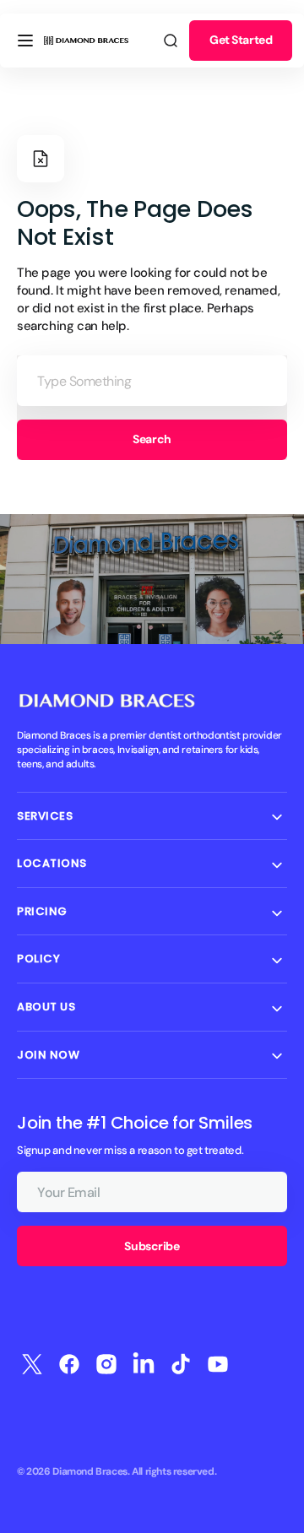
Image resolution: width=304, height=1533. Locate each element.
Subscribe (151, 1246)
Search (152, 439)
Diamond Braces (90, 1471)
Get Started (240, 39)
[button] (25, 40)
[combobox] (152, 380)
